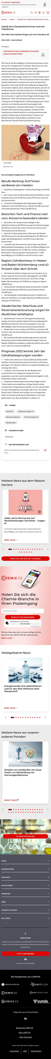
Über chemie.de (25, 1037)
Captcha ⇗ (35, 626)
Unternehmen (7, 869)
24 (30, 812)
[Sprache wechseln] (39, 12)
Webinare (5, 894)
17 (24, 552)
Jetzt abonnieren (25, 953)
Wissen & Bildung (9, 910)
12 (37, 549)
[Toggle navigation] (48, 12)
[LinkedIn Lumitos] (25, 1018)
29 (42, 812)
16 (22, 552)
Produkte (5, 877)
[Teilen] (35, 12)
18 (26, 552)
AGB (25, 1051)
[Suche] (31, 12)
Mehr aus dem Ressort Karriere (25, 558)
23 (27, 812)
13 (39, 549)
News (3, 861)
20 (31, 552)
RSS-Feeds (5, 918)
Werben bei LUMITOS (24, 1028)
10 (32, 549)
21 (23, 812)
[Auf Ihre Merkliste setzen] (43, 12)
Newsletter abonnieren (22, 617)
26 (35, 812)
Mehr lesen (7, 638)
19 (29, 552)
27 (37, 812)
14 (42, 549)
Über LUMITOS (24, 1032)
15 (19, 552)
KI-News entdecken (25, 836)
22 (25, 812)
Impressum (14, 1051)
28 (39, 812)
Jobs (3, 902)
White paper (7, 885)
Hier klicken (25, 624)
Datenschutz (36, 1051)
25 (32, 812)
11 (35, 549)
